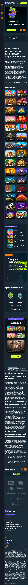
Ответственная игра (10, 528)
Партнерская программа (10, 516)
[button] (21, 30)
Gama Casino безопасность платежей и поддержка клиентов (17, 371)
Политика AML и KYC (10, 522)
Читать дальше (12, 277)
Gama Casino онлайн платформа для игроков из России (16, 366)
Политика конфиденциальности (13, 526)
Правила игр (8, 532)
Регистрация (23, 2)
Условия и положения (10, 534)
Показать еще (16, 356)
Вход (16, 3)
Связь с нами (8, 540)
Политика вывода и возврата (12, 524)
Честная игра (8, 530)
